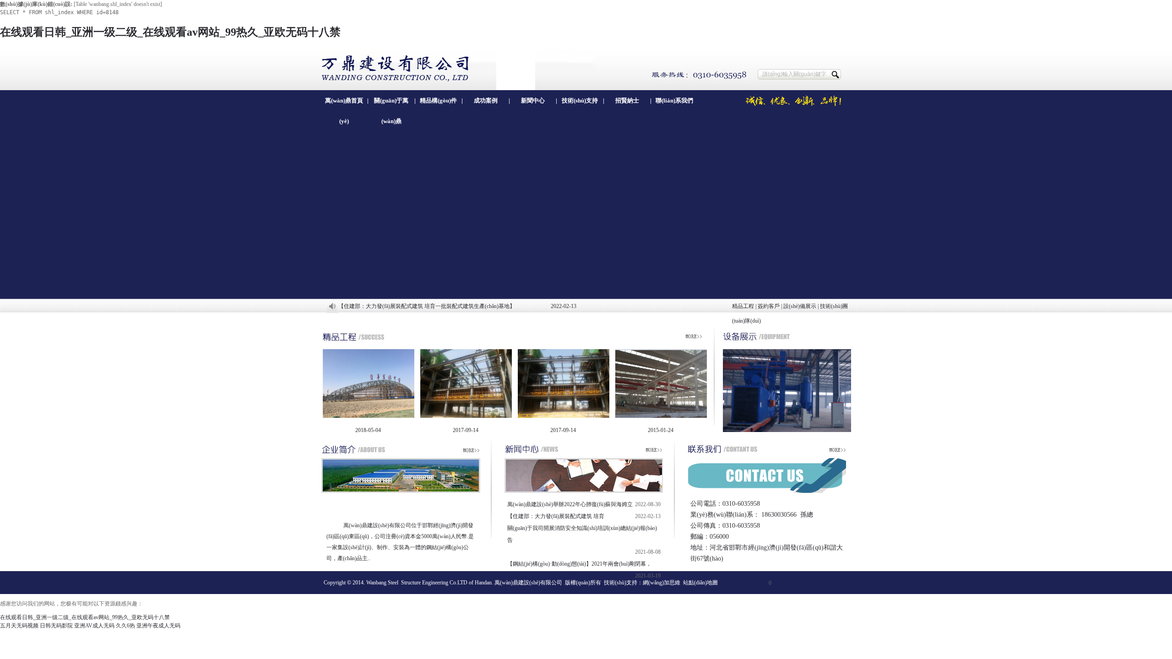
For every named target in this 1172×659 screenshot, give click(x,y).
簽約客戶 (769, 306)
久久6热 (125, 625)
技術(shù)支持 (580, 100)
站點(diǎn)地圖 (700, 582)
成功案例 (486, 100)
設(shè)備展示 (799, 306)
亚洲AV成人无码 (94, 625)
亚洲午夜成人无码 (158, 625)
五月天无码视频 (19, 625)
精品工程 (743, 306)
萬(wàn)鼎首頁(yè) (344, 104)
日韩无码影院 (56, 625)
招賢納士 (627, 100)
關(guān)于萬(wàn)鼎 (391, 104)
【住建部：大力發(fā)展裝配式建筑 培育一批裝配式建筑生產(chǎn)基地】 (426, 306)
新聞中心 (533, 100)
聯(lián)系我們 (674, 100)
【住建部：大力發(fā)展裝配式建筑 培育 (555, 516)
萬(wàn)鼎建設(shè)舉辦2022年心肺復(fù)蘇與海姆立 (570, 504)
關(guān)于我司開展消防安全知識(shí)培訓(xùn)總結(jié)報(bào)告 (582, 534)
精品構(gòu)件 (438, 100)
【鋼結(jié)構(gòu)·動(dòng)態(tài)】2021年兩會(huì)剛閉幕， (579, 564)
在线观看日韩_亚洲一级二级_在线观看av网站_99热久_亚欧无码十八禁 (170, 32)
